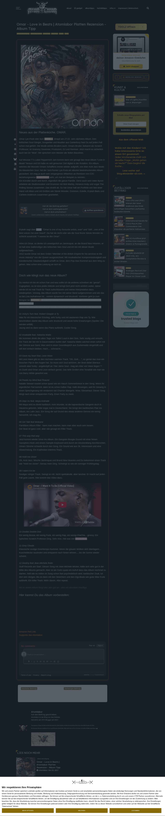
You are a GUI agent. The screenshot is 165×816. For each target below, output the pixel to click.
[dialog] (82, 796)
